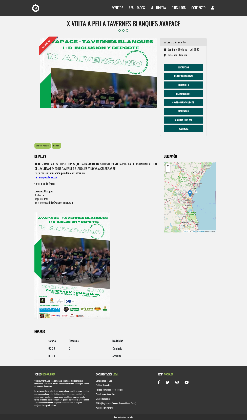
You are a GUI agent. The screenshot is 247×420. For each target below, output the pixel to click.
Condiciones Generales (105, 394)
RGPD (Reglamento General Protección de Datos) (116, 403)
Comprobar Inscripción (183, 102)
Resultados (137, 7)
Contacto (198, 7)
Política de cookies (103, 385)
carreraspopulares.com (46, 177)
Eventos (117, 7)
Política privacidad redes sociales (110, 389)
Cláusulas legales (103, 398)
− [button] (168, 170)
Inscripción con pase (183, 76)
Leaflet (186, 231)
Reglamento (183, 85)
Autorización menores (105, 407)
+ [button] (168, 165)
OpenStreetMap (198, 231)
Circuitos (179, 7)
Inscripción (183, 67)
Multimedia (158, 7)
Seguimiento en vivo (183, 120)
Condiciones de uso (104, 380)
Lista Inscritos (183, 93)
